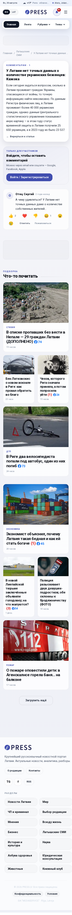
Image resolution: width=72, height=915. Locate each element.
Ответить (25, 223)
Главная (7, 53)
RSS (29, 781)
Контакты (34, 770)
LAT (14, 12)
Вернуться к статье (20, 136)
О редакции (14, 770)
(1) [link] (50, 394)
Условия (52, 893)
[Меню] (66, 12)
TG (8, 781)
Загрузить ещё (36, 700)
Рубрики (42, 24)
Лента (27, 24)
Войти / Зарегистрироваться (29, 177)
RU (6, 12)
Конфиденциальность (28, 893)
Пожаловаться (43, 223)
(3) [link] (8, 608)
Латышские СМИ (22, 53)
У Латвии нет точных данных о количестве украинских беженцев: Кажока (51, 53)
